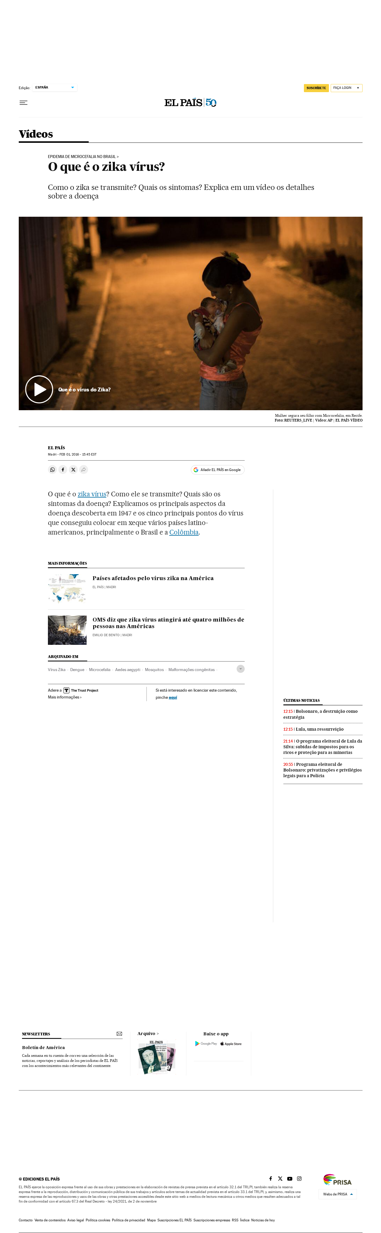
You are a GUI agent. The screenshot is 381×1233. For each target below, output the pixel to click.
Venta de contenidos (50, 1220)
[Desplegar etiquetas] (241, 669)
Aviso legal (75, 1220)
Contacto (26, 1220)
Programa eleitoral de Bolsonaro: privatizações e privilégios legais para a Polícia (322, 770)
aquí (173, 697)
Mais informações (63, 697)
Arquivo (146, 1034)
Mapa (151, 1220)
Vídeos (36, 134)
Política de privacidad (128, 1220)
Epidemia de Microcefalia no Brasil (82, 157)
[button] (191, 314)
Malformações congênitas (191, 669)
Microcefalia (99, 669)
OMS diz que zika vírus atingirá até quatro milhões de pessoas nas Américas (168, 623)
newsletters (36, 1034)
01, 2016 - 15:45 (78, 454)
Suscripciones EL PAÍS (174, 1220)
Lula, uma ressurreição (320, 729)
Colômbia (184, 532)
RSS (235, 1220)
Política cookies (98, 1220)
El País (56, 447)
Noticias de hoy (263, 1220)
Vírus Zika (56, 669)
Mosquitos (154, 669)
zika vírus (92, 494)
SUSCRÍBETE (316, 88)
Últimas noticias (301, 700)
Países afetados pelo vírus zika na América (153, 578)
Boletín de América (43, 1048)
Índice (244, 1220)
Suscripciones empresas (211, 1220)
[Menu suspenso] (23, 103)
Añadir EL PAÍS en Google (221, 470)
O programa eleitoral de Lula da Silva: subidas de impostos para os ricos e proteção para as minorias (322, 746)
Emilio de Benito (106, 635)
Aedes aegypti (127, 669)
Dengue (77, 669)
